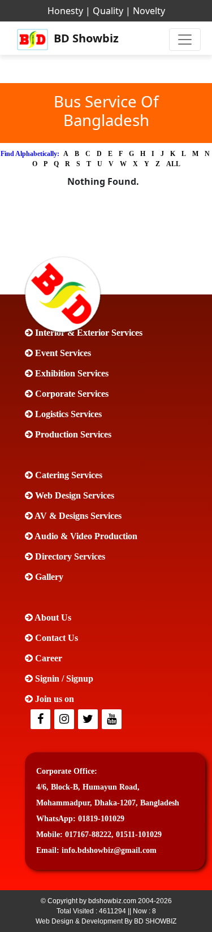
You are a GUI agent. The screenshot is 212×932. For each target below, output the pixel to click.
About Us (52, 617)
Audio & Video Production (85, 536)
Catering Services (67, 475)
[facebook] (41, 720)
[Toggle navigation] (185, 39)
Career (47, 658)
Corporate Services (71, 393)
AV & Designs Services (77, 516)
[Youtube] (112, 720)
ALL (173, 164)
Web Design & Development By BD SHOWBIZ (106, 921)
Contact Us (55, 638)
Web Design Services (73, 495)
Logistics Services (67, 414)
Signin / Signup (63, 678)
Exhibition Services (71, 373)
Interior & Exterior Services (87, 332)
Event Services (62, 353)
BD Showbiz (80, 38)
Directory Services (69, 556)
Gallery (48, 577)
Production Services (72, 434)
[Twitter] (65, 720)
